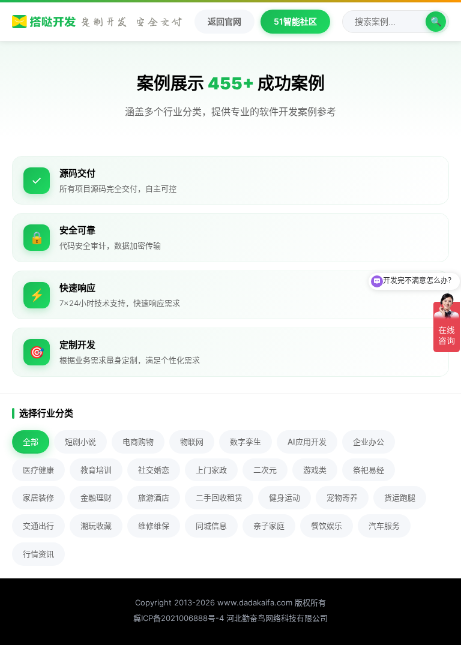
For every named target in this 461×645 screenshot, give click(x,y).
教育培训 (96, 470)
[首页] (97, 21)
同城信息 (211, 525)
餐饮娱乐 (326, 525)
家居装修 (38, 497)
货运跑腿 (399, 497)
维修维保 (153, 525)
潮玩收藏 (96, 525)
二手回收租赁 (219, 497)
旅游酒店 (153, 497)
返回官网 (224, 21)
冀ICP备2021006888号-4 (178, 618)
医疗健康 (38, 470)
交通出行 (38, 525)
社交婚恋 (153, 470)
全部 (30, 441)
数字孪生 (245, 441)
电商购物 (138, 441)
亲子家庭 (269, 525)
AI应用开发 (307, 441)
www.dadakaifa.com (254, 602)
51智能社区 (295, 21)
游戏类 (315, 470)
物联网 (191, 441)
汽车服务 (384, 525)
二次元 (265, 470)
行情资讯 (38, 554)
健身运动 (284, 497)
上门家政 (211, 470)
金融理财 (96, 497)
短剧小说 (80, 441)
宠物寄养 (342, 497)
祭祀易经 (368, 470)
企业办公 (368, 441)
